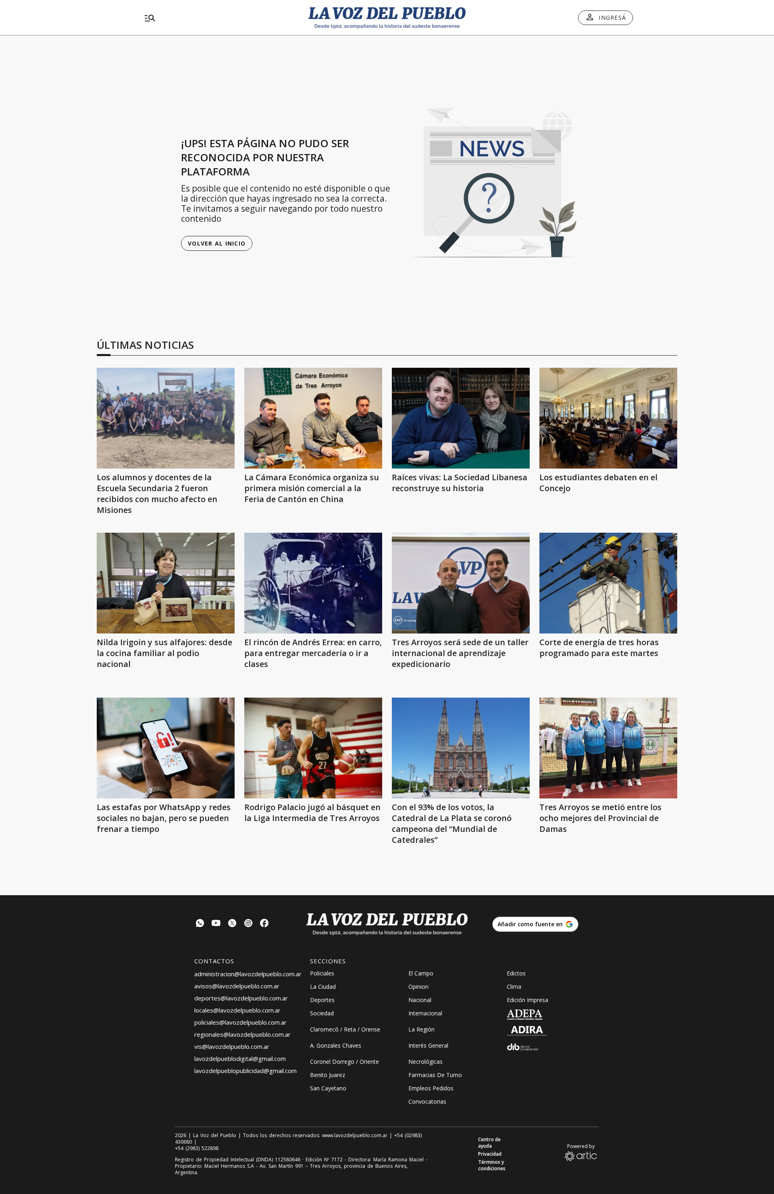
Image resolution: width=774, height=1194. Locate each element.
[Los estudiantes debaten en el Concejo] (608, 418)
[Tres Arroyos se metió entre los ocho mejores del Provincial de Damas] (608, 748)
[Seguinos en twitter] (232, 924)
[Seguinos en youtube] (216, 924)
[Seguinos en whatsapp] (200, 924)
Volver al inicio (217, 243)
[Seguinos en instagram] (248, 924)
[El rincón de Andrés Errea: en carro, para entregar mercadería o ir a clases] (313, 583)
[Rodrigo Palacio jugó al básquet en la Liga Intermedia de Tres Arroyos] (313, 748)
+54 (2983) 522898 (196, 1148)
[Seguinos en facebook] (264, 924)
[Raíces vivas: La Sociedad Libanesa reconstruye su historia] (461, 418)
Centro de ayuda (489, 1142)
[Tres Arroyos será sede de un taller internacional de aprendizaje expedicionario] (461, 583)
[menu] (219, 18)
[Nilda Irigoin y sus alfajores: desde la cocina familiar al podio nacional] (166, 583)
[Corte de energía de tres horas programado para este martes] (608, 583)
